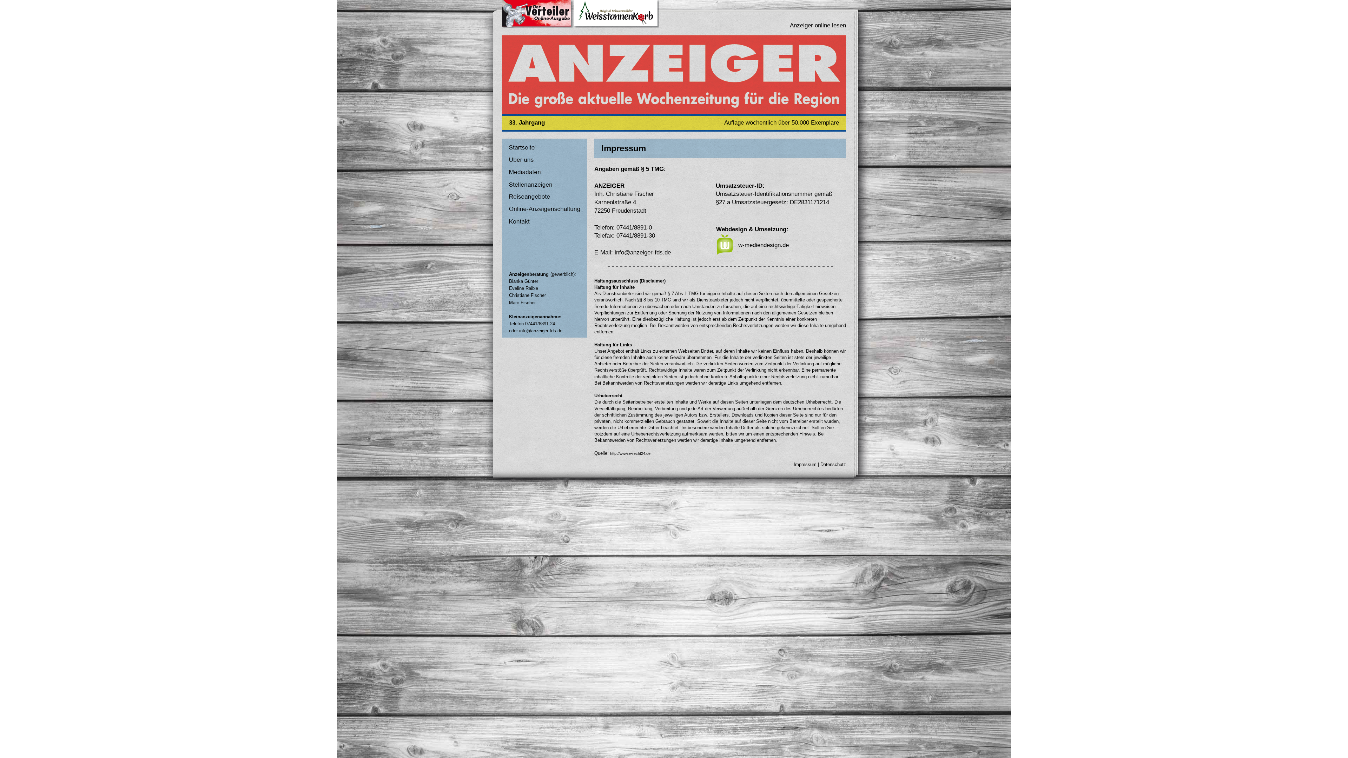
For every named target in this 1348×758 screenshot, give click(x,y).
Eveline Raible (523, 288)
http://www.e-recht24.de (630, 453)
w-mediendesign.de (763, 245)
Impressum (805, 464)
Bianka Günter (523, 281)
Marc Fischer (522, 302)
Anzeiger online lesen (818, 25)
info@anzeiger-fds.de (540, 330)
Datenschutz (833, 464)
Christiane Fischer (527, 295)
